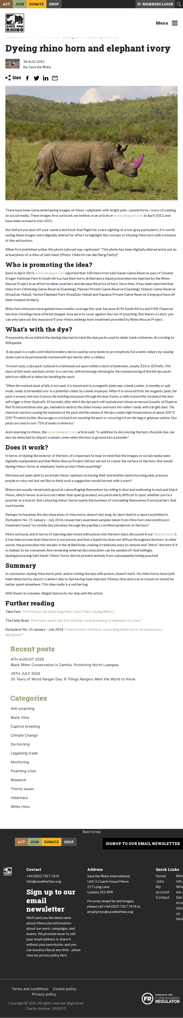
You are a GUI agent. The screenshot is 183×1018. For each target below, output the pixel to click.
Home (161, 876)
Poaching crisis (23, 771)
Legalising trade (24, 753)
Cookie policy (64, 989)
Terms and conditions (30, 989)
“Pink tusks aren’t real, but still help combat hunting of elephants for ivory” (86, 620)
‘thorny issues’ (164, 534)
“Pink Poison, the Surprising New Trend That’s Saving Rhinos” (68, 611)
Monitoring (20, 762)
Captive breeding (25, 726)
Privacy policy (44, 994)
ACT (6, 4)
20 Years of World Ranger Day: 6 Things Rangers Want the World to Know (73, 679)
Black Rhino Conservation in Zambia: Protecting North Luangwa (65, 665)
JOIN (19, 4)
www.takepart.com (128, 215)
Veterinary (19, 797)
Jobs (160, 881)
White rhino (20, 806)
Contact (162, 897)
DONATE (36, 4)
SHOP (54, 4)
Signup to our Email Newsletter (143, 843)
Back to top (92, 831)
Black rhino (20, 717)
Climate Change (24, 735)
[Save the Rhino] (14, 22)
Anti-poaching (23, 708)
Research (18, 780)
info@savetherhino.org (43, 881)
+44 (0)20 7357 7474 (42, 876)
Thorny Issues (22, 789)
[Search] (179, 4)
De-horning (20, 744)
